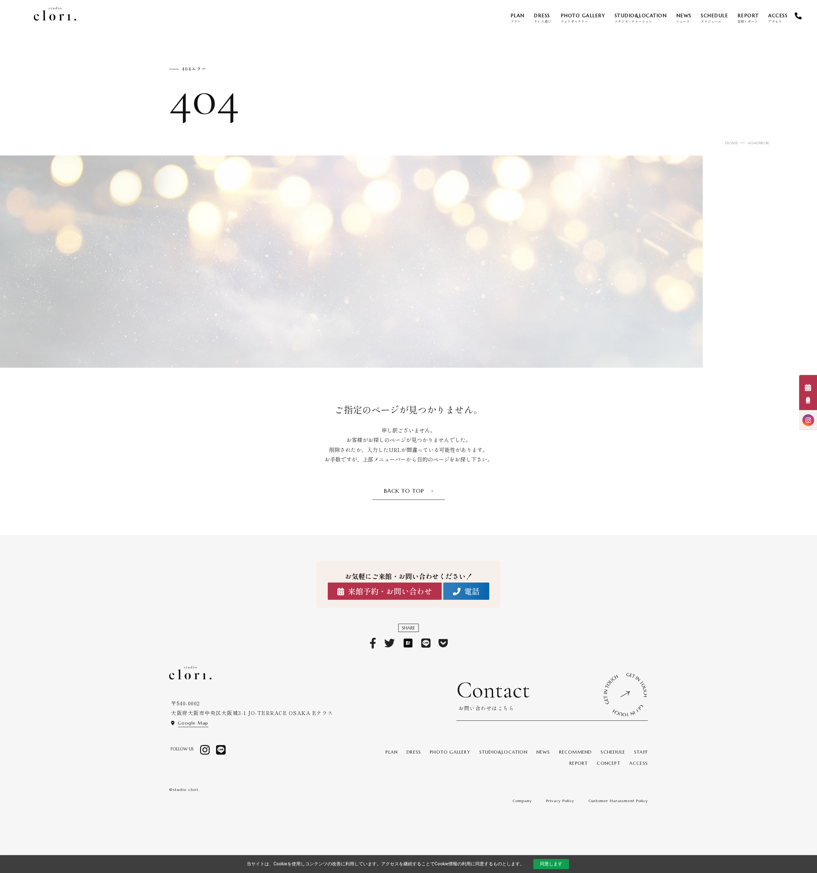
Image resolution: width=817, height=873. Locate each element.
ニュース (684, 18)
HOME (731, 142)
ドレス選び (542, 18)
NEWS (543, 752)
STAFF (641, 752)
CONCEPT (608, 763)
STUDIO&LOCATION (503, 752)
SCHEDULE (613, 752)
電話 (472, 591)
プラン (518, 18)
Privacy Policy (560, 800)
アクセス (778, 18)
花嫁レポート (748, 18)
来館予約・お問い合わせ (390, 591)
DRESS (414, 752)
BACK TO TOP (404, 490)
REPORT (578, 763)
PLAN (392, 752)
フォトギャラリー (583, 18)
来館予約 (808, 397)
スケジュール (714, 18)
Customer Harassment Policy (618, 800)
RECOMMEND (575, 752)
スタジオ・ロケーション (641, 18)
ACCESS (638, 763)
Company (522, 800)
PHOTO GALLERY (450, 752)
